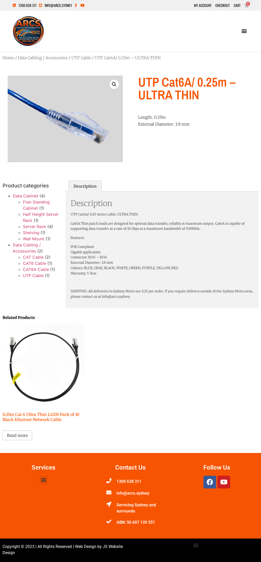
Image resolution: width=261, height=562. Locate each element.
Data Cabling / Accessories (43, 57)
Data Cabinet (25, 195)
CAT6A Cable (36, 269)
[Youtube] (223, 482)
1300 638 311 (128, 481)
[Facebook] (209, 482)
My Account (203, 5)
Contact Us (130, 467)
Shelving (31, 232)
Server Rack (34, 226)
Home (8, 57)
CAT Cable (33, 257)
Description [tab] (85, 186)
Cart (237, 5)
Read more (17, 435)
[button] (244, 31)
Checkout (222, 5)
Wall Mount (33, 238)
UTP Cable (81, 57)
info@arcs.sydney (132, 493)
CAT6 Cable (34, 263)
